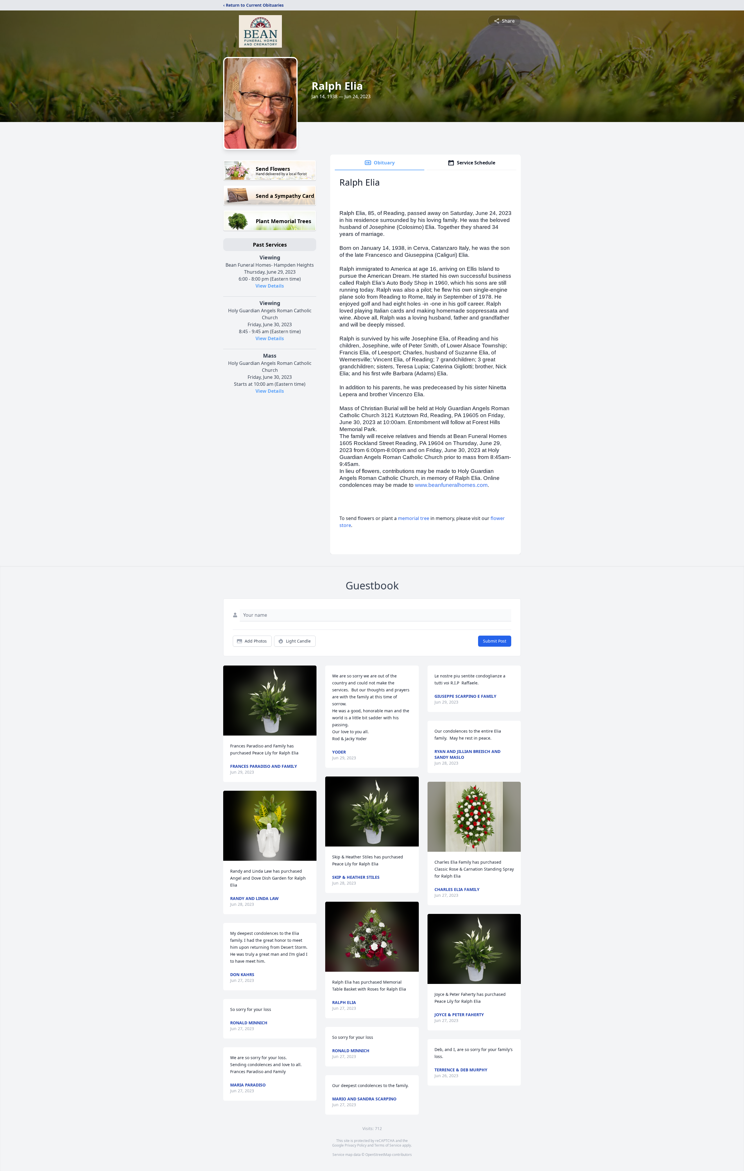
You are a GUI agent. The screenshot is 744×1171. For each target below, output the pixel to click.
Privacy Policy (355, 1145)
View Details (269, 286)
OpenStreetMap (378, 1154)
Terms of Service (387, 1145)
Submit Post (494, 641)
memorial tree (413, 518)
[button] (269, 701)
